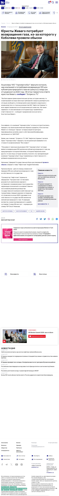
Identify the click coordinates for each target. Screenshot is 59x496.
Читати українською (25, 27)
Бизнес (3, 27)
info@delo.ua (50, 472)
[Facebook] (37, 219)
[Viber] (48, 219)
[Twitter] (44, 219)
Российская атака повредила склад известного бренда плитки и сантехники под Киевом (27, 366)
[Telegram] (40, 219)
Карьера (18, 445)
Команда (33, 442)
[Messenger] (56, 219)
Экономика (4, 442)
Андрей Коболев (40, 211)
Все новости (42, 204)
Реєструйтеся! (23, 239)
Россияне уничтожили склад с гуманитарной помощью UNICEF (20, 371)
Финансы (3, 445)
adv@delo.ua (34, 467)
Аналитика (6, 459)
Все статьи (43, 274)
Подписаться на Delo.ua (38, 336)
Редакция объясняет (51, 459)
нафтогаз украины (7, 211)
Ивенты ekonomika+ (19, 451)
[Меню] (56, 2)
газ (31, 211)
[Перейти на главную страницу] (2, 2)
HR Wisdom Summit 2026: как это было (40, 332)
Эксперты (37, 456)
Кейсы (50, 456)
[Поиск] (52, 2)
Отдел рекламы (52, 442)
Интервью (21, 459)
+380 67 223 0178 (36, 465)
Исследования (38, 459)
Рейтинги (19, 448)
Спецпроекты (5, 450)
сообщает (21, 94)
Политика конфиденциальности (37, 446)
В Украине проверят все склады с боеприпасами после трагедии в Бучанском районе (47, 198)
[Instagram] (21, 464)
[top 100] (7, 2)
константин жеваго (21, 211)
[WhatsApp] (52, 219)
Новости (40, 173)
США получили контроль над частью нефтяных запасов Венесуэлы (47, 177)
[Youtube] (17, 464)
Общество (4, 448)
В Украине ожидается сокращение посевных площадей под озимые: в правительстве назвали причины (46, 187)
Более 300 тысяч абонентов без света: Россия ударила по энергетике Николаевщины (27, 375)
